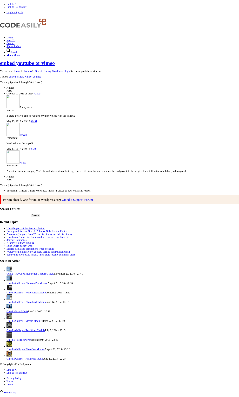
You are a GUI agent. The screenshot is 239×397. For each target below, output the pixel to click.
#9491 (34, 121)
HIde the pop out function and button (26, 228)
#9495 (34, 149)
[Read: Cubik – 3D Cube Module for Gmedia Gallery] (9, 270)
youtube (37, 76)
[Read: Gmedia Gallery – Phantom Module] (9, 355)
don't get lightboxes (17, 240)
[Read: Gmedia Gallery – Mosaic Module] (9, 318)
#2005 (37, 93)
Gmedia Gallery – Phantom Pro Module (27, 283)
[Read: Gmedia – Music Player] (9, 336)
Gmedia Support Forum (77, 199)
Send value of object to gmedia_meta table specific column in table (41, 254)
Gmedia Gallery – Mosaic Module (24, 320)
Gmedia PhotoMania (17, 311)
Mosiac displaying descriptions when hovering (30, 248)
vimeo (28, 76)
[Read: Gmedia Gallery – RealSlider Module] (9, 327)
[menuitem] (123, 37)
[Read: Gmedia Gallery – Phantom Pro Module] (9, 280)
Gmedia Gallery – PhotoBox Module (26, 349)
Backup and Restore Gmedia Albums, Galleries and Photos (37, 231)
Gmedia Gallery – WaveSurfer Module (26, 292)
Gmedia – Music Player (19, 339)
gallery (20, 76)
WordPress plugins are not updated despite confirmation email (38, 251)
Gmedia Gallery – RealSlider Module (26, 330)
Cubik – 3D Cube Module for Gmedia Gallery (30, 273)
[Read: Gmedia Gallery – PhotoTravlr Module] (9, 299)
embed (12, 76)
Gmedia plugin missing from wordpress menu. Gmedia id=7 (37, 237)
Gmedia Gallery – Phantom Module (25, 358)
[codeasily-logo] (24, 32)
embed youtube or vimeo (27, 63)
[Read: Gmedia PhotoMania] (9, 308)
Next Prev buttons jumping (20, 242)
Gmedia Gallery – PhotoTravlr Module (26, 302)
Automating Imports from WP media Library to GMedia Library (39, 234)
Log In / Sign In (15, 12)
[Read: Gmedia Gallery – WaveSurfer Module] (9, 289)
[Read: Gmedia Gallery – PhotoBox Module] (9, 346)
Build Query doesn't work (20, 245)
